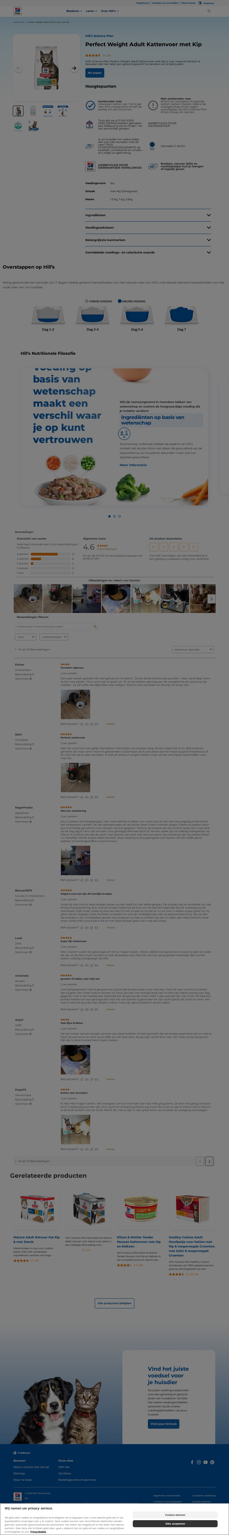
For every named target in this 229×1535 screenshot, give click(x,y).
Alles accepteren (175, 1523)
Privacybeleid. (38, 1531)
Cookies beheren (175, 1514)
